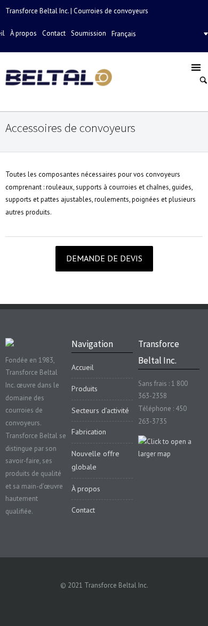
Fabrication (88, 431)
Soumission (88, 33)
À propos (23, 33)
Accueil (82, 367)
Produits (84, 388)
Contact (54, 33)
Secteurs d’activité (100, 410)
